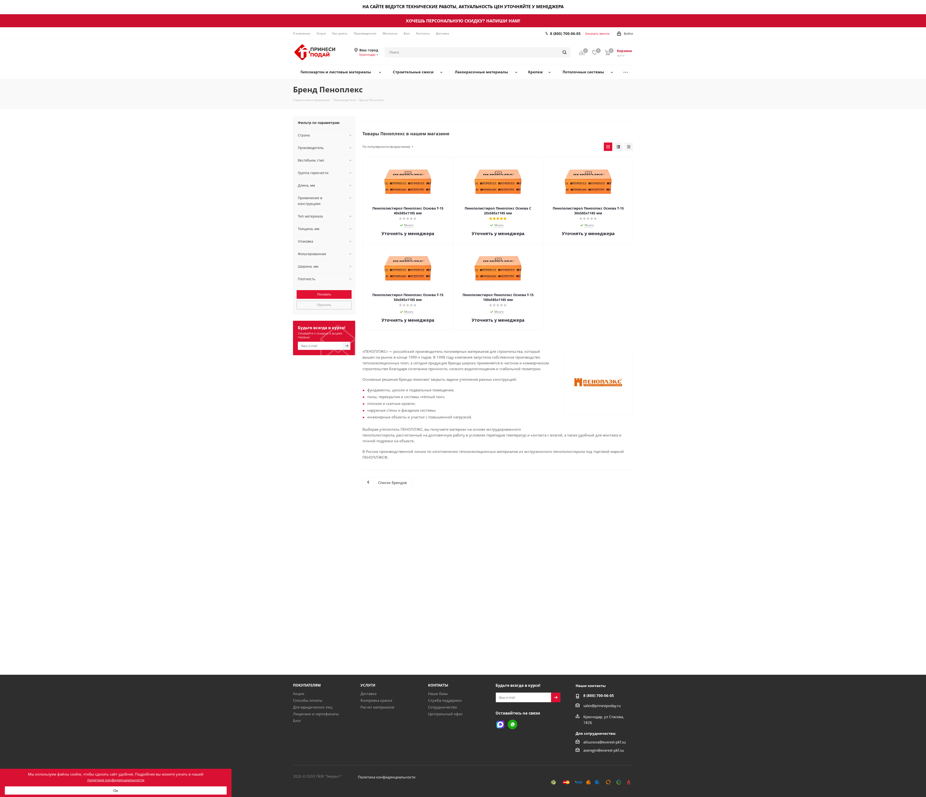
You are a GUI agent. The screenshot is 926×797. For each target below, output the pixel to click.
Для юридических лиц (312, 707)
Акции (298, 693)
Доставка (368, 693)
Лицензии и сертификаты (316, 713)
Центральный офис (445, 713)
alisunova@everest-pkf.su (604, 742)
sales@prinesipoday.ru (602, 705)
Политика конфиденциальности (386, 777)
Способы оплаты (307, 700)
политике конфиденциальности (115, 779)
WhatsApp (512, 724)
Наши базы (438, 693)
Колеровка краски (376, 700)
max (500, 724)
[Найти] (564, 52)
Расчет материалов (377, 707)
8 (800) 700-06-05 (565, 33)
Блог (297, 720)
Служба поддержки (445, 700)
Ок (115, 790)
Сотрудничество (442, 707)
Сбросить (324, 305)
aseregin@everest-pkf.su (603, 750)
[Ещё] (625, 72)
